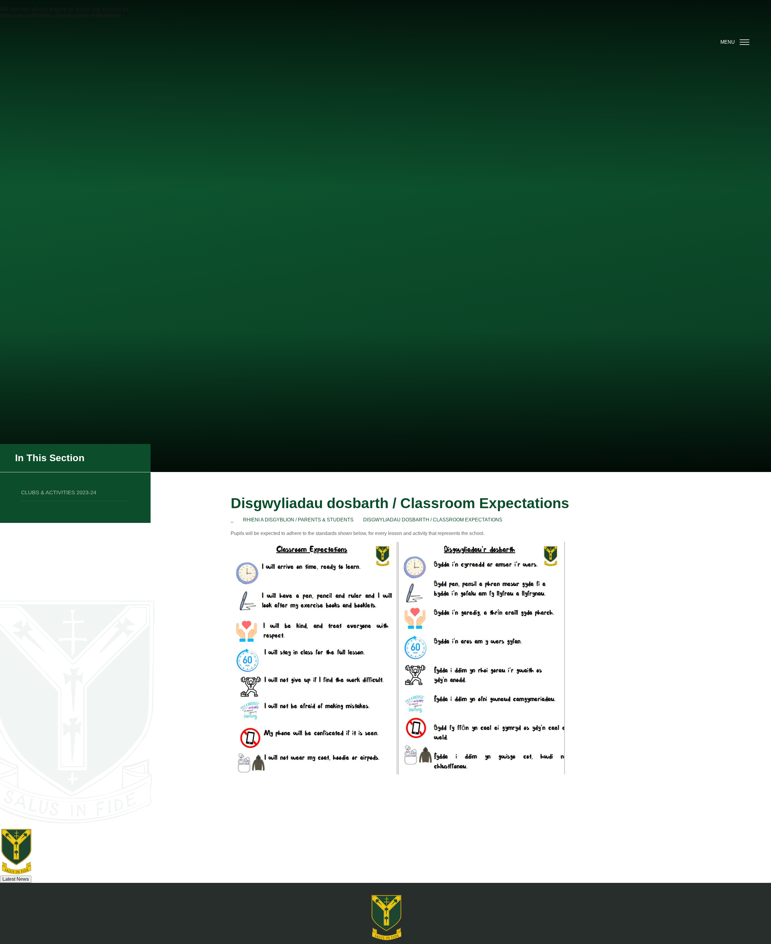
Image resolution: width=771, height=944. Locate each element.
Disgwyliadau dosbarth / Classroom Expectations (432, 519)
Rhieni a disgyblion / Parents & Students (298, 519)
